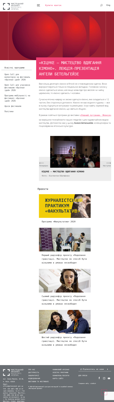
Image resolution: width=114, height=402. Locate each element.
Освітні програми (14, 67)
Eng (108, 5)
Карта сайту (58, 378)
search (101, 5)
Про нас (31, 370)
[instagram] (104, 378)
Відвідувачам (34, 378)
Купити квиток (53, 5)
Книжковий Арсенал (61, 370)
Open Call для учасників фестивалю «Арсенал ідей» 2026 (17, 87)
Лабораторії (33, 376)
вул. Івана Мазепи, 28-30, (13, 379)
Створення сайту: (84, 383)
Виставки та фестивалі (38, 382)
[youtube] (108, 378)
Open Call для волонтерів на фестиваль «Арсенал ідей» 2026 (17, 77)
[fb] (99, 378)
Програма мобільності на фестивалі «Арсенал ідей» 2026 (17, 98)
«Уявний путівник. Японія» (95, 115)
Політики (8, 111)
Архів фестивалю (12, 106)
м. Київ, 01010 (9, 382)
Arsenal (13, 6)
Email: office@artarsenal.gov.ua (13, 385)
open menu (38, 5)
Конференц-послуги (61, 376)
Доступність (33, 372)
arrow (107, 369)
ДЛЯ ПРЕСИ (82, 376)
